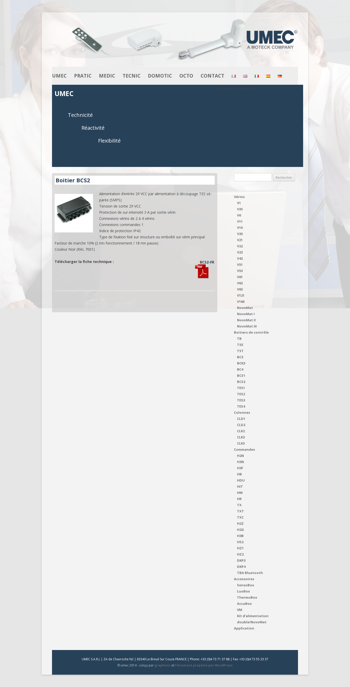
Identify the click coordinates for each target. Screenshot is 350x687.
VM (239, 609)
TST (240, 351)
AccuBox (244, 603)
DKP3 (241, 560)
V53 (240, 270)
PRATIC (82, 75)
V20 (240, 233)
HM (240, 492)
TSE (240, 344)
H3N (240, 461)
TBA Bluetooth (250, 572)
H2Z (240, 523)
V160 (240, 301)
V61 (240, 277)
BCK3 (241, 363)
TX (239, 505)
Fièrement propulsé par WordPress (204, 665)
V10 (240, 227)
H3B (240, 535)
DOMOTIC (160, 75)
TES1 (241, 387)
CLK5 (241, 443)
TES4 (241, 406)
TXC (240, 517)
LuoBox (243, 591)
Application (244, 628)
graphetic (163, 665)
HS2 (240, 542)
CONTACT (212, 75)
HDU (241, 480)
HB (239, 474)
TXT (240, 511)
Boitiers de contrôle (251, 332)
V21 (240, 240)
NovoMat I (246, 314)
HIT (240, 486)
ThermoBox (247, 597)
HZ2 (240, 554)
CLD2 (241, 424)
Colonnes (242, 412)
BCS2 (241, 381)
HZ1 (240, 548)
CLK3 (241, 437)
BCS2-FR (207, 262)
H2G (240, 529)
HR (239, 498)
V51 (240, 264)
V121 (240, 295)
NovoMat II (246, 320)
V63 (240, 289)
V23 (240, 252)
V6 (239, 215)
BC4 (240, 369)
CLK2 (241, 431)
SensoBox (245, 585)
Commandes (244, 449)
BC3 (240, 357)
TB (239, 338)
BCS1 (241, 375)
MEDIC (107, 75)
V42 (240, 258)
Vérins (239, 196)
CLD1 (241, 418)
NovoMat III (247, 326)
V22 (240, 246)
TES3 (241, 400)
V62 (240, 283)
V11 (240, 221)
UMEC (59, 75)
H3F (240, 468)
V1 (239, 203)
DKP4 (241, 566)
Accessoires (244, 579)
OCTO (186, 75)
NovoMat (245, 307)
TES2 (241, 394)
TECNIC (131, 75)
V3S (240, 209)
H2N (240, 455)
